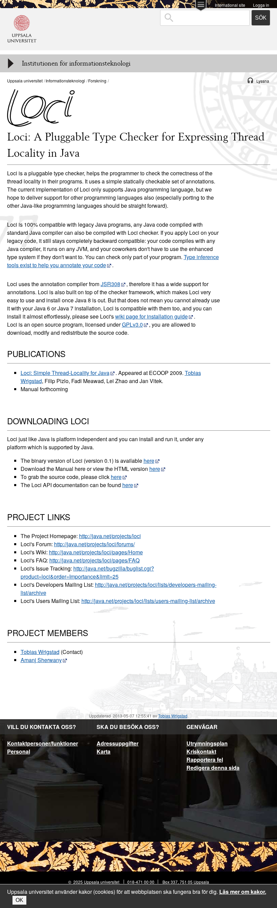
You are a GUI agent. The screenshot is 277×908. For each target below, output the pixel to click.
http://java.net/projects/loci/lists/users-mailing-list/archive (148, 601)
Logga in (261, 4)
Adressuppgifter (117, 743)
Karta (103, 751)
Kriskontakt (201, 751)
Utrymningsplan (207, 743)
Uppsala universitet (25, 80)
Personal (18, 751)
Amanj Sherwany (41, 660)
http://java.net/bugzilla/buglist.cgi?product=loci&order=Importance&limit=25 (87, 572)
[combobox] (205, 18)
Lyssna (262, 81)
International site (230, 4)
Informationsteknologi (65, 80)
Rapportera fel (204, 759)
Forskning (97, 80)
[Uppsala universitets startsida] (22, 47)
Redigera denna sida (213, 768)
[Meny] (10, 63)
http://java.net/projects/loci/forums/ (94, 544)
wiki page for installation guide (151, 316)
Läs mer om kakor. (242, 892)
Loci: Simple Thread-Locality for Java (65, 373)
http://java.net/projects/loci (110, 536)
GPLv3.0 (132, 324)
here (149, 460)
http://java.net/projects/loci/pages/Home (96, 552)
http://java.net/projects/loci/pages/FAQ (94, 560)
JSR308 (110, 284)
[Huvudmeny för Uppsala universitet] (201, 6)
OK (19, 900)
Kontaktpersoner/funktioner (42, 743)
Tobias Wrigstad (40, 652)
